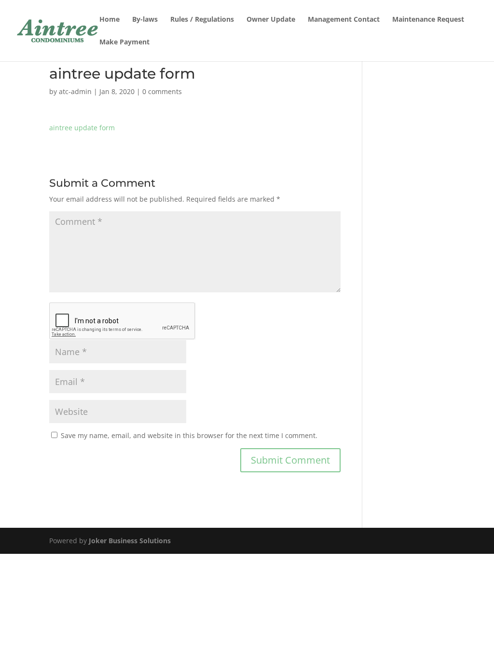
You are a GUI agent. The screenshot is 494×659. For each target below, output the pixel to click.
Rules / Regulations (202, 20)
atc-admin (75, 91)
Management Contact (344, 20)
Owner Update (271, 20)
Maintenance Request (428, 20)
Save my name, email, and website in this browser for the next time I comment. (189, 435)
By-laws (145, 20)
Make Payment (124, 42)
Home (109, 20)
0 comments (162, 91)
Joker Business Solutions (130, 540)
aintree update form (82, 127)
